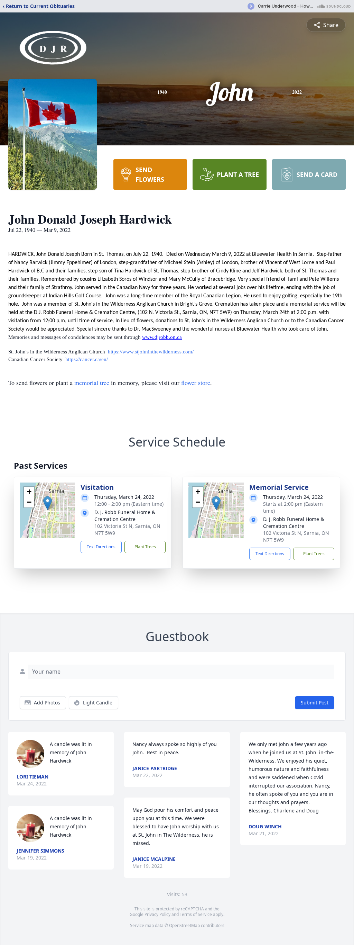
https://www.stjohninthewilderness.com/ (151, 351)
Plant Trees (145, 547)
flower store (195, 382)
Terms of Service (196, 914)
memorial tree (91, 382)
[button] (47, 503)
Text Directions (101, 547)
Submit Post (314, 702)
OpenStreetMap (184, 925)
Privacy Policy (157, 914)
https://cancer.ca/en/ (86, 359)
